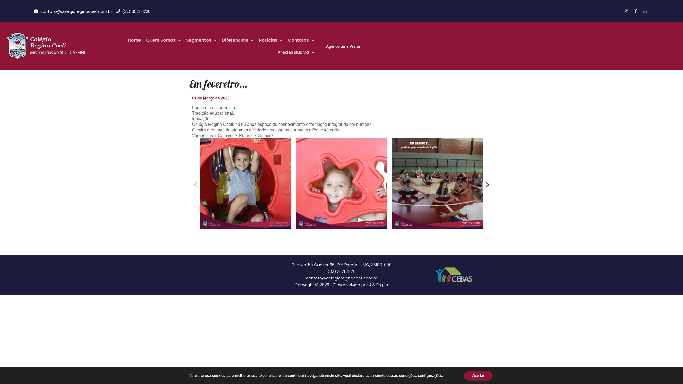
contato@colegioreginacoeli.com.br (341, 278)
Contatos (298, 40)
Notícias (268, 40)
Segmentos (198, 40)
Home (134, 40)
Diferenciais (235, 40)
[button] (195, 184)
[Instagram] (626, 11)
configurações (430, 375)
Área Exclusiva (293, 52)
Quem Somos (161, 40)
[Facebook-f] (636, 11)
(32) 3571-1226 (341, 271)
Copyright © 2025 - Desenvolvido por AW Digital (342, 284)
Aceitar (478, 375)
